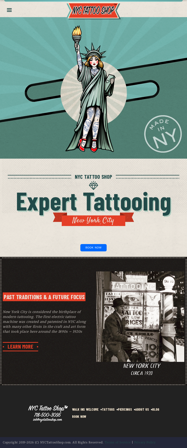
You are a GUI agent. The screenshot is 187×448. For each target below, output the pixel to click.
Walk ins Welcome (85, 409)
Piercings (125, 409)
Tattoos (108, 409)
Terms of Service (118, 442)
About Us (142, 409)
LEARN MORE (20, 346)
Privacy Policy (145, 442)
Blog (155, 409)
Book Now (93, 247)
